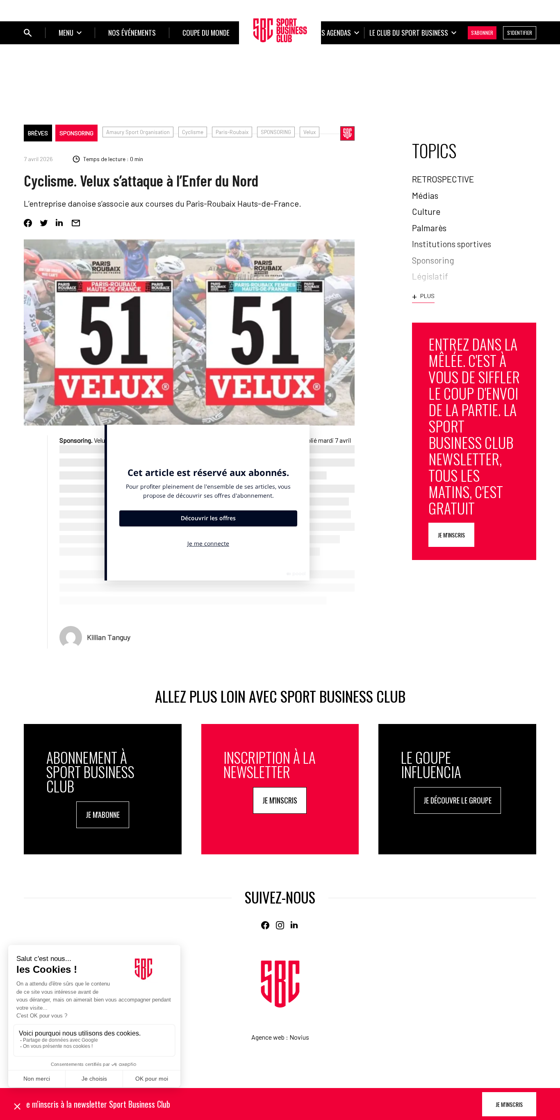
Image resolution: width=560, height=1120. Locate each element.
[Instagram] (280, 925)
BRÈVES (38, 133)
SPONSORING (276, 132)
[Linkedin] (60, 223)
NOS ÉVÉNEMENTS (132, 32)
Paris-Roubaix (232, 132)
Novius (299, 1037)
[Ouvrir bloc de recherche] (28, 33)
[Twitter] (44, 223)
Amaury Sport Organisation (138, 132)
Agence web (268, 1037)
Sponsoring (76, 133)
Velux (309, 132)
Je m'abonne (103, 814)
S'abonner (482, 32)
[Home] (280, 984)
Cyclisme (192, 132)
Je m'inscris (451, 534)
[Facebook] (28, 223)
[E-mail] (76, 223)
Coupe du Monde (206, 32)
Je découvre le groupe (457, 800)
